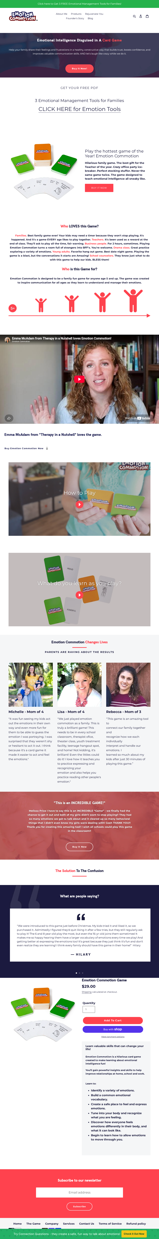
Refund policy (136, 1223)
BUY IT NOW (99, 187)
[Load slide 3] (82, 973)
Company (51, 1223)
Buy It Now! (79, 68)
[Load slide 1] (76, 973)
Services (69, 1223)
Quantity (89, 1003)
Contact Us (86, 1223)
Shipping (87, 992)
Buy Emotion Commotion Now (24, 448)
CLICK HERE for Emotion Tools (80, 109)
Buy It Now (79, 846)
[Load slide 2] (79, 973)
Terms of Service (110, 1223)
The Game (33, 1223)
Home (17, 1223)
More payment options (112, 1036)
